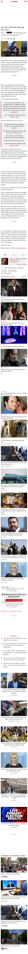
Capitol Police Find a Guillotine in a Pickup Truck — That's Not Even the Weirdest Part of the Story (13, 556)
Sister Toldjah (4, 582)
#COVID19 (13, 106)
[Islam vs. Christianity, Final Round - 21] (14, 864)
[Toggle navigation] (2, 1)
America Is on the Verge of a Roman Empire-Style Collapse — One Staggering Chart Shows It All (14, 796)
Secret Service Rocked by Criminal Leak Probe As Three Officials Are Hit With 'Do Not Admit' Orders (13, 486)
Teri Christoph (4, 490)
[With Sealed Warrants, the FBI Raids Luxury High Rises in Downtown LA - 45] (14, 912)
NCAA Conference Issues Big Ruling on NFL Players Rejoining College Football (14, 744)
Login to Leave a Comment (14, 600)
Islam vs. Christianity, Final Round (10, 874)
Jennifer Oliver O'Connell (6, 466)
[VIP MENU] (25, 1)
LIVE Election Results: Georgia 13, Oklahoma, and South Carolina (14, 824)
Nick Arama (3, 537)
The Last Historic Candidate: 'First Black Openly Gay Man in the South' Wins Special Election (14, 691)
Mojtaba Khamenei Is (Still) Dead (10, 946)
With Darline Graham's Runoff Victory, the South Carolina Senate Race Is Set (14, 718)
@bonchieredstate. (14, 261)
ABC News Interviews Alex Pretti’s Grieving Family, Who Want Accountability (13, 897)
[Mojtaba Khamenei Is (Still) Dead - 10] (14, 936)
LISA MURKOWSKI (12, 270)
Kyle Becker (3, 514)
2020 (5, 268)
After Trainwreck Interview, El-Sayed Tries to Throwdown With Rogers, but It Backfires (12, 534)
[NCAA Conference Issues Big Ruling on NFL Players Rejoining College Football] (14, 734)
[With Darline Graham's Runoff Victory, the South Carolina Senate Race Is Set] (14, 708)
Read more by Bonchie (22, 264)
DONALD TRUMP (12, 268)
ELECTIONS (20, 268)
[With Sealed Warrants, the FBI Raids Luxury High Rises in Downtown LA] (14, 453)
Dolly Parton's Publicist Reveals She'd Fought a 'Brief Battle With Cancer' (13, 579)
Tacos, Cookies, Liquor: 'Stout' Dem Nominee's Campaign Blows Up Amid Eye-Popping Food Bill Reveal (13, 510)
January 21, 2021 (14, 117)
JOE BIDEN (4, 270)
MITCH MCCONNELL (6, 273)
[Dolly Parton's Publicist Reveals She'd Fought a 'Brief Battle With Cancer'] (14, 569)
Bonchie (4, 32)
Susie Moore (14, 827)
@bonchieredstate (21, 248)
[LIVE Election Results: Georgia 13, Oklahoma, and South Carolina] (14, 814)
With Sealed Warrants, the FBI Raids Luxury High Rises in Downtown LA (13, 463)
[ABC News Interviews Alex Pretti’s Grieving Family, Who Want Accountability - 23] (14, 887)
